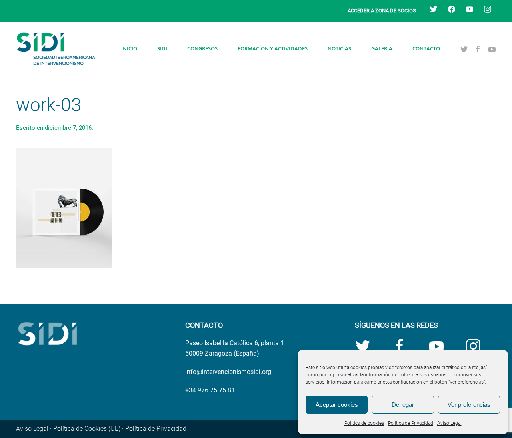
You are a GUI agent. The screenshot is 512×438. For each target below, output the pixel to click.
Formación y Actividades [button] (273, 48)
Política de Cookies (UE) (86, 428)
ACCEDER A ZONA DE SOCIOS (382, 11)
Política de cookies (364, 423)
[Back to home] (56, 49)
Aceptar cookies (337, 404)
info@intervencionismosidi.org (228, 372)
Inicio (129, 48)
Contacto (426, 48)
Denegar (403, 404)
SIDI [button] (162, 48)
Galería (381, 48)
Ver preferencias (469, 404)
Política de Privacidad (410, 423)
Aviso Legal (449, 423)
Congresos (202, 48)
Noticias (339, 48)
